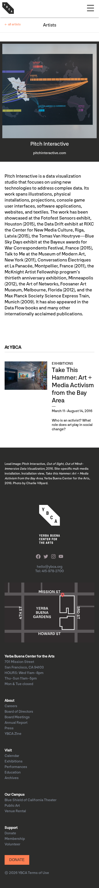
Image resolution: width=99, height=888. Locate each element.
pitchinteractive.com (49, 153)
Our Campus (15, 794)
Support (11, 828)
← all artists (13, 24)
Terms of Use (38, 873)
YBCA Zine (13, 734)
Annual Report (16, 723)
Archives (12, 778)
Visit (8, 750)
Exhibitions (14, 761)
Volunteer (12, 844)
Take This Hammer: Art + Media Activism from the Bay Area (73, 385)
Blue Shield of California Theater (30, 800)
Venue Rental (15, 811)
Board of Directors (19, 711)
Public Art (12, 805)
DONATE (17, 860)
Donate (10, 833)
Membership (15, 839)
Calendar (12, 756)
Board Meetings (17, 717)
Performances (16, 767)
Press (9, 728)
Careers (11, 706)
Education (13, 772)
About (9, 700)
